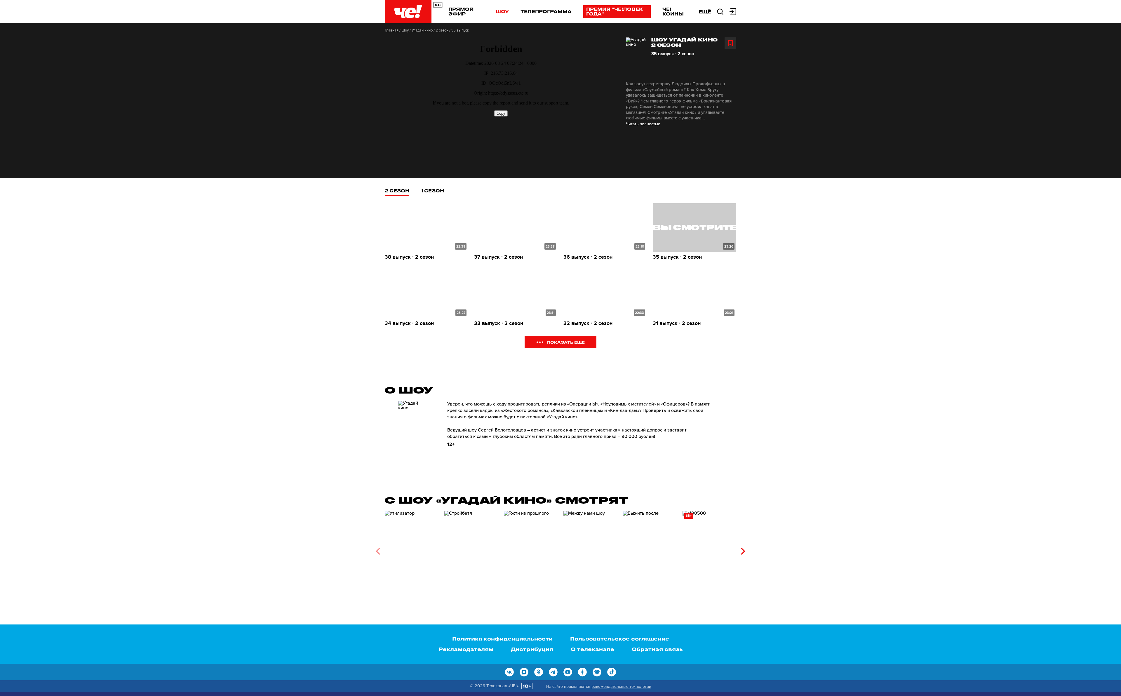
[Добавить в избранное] (730, 43)
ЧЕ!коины (673, 11)
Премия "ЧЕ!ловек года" (614, 11)
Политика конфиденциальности (502, 638)
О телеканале (592, 649)
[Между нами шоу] (590, 549)
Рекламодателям (465, 649)
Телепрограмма (546, 11)
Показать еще (566, 342)
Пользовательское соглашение (619, 638)
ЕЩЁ (705, 12)
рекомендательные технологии (621, 686)
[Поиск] (720, 11)
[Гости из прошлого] (531, 549)
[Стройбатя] (471, 549)
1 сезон (432, 190)
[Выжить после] (650, 549)
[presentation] (378, 551)
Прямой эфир (461, 11)
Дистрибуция (532, 649)
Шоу (502, 11)
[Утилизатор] (411, 549)
